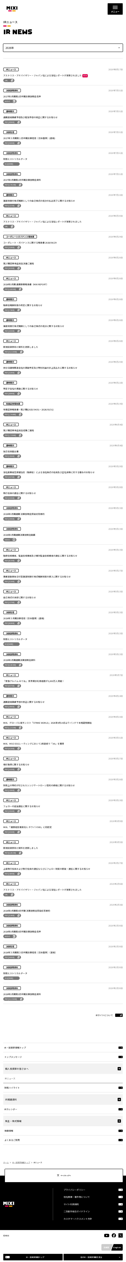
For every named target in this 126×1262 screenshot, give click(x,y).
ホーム (6, 1162)
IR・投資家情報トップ (21, 1162)
